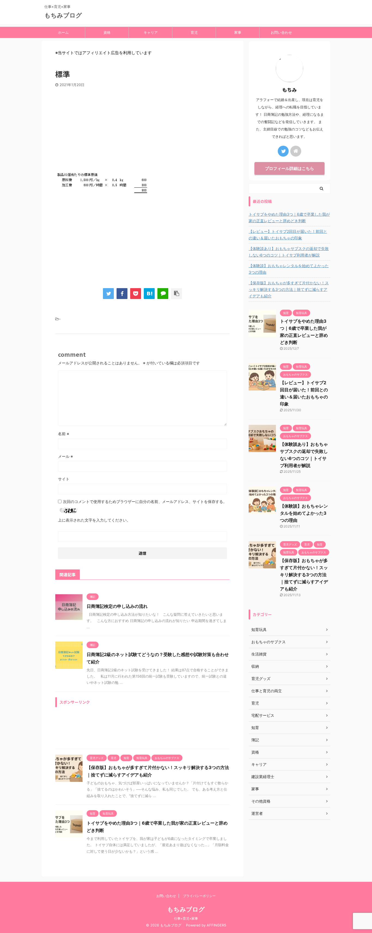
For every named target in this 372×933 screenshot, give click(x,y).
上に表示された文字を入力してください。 (94, 520)
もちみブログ (66, 15)
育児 (194, 32)
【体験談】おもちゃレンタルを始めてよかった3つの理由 (289, 269)
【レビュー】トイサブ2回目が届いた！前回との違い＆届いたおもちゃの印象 (288, 234)
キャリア (151, 32)
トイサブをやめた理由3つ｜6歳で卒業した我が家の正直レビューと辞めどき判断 (289, 217)
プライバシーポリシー (199, 896)
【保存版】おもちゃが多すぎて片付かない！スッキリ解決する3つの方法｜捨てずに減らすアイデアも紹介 (289, 289)
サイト (63, 479)
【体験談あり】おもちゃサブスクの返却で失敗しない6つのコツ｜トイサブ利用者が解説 (289, 251)
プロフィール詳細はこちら (289, 168)
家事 (237, 32)
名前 (63, 433)
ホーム (63, 32)
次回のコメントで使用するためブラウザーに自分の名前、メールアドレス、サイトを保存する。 (145, 501)
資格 (107, 32)
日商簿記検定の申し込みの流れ (117, 606)
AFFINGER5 (216, 925)
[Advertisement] (142, 128)
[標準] (149, 293)
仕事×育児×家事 (186, 918)
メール (65, 456)
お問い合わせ (281, 32)
